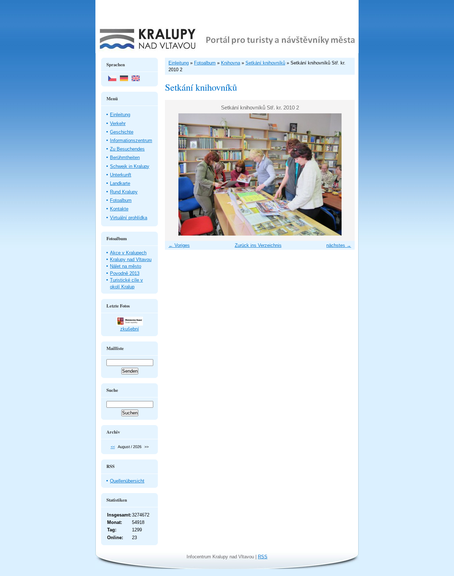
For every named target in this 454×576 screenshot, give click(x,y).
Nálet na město (125, 266)
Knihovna (230, 63)
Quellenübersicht (127, 481)
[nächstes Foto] (343, 174)
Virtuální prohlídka (128, 217)
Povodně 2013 (124, 273)
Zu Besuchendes (127, 149)
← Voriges (179, 245)
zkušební (129, 329)
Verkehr (118, 123)
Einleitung (120, 114)
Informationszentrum (131, 140)
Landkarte (120, 183)
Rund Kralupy (124, 191)
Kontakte (119, 208)
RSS (262, 556)
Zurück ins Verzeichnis (258, 245)
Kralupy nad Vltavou (130, 259)
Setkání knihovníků (265, 63)
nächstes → (338, 245)
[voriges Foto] (176, 174)
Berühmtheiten (125, 157)
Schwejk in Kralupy (129, 166)
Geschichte (121, 132)
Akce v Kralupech (128, 252)
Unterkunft (120, 174)
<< (113, 447)
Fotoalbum (121, 200)
